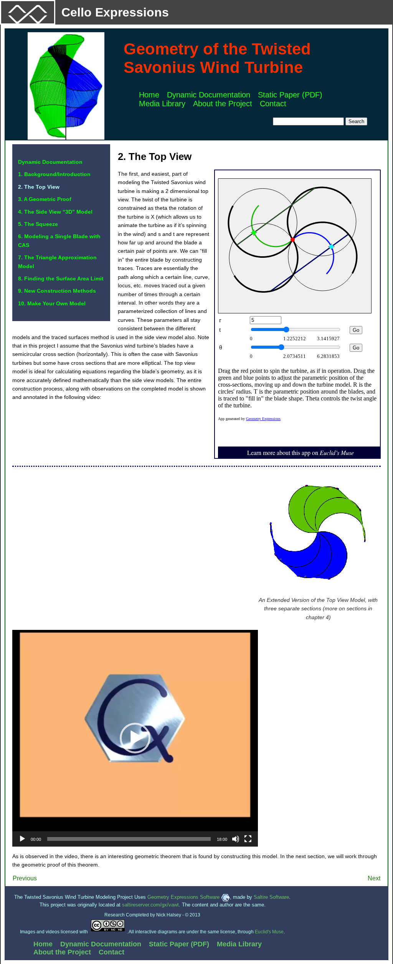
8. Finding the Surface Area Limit (61, 278)
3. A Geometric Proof (44, 199)
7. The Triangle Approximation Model (57, 261)
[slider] (129, 839)
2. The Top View (38, 187)
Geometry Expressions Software (184, 897)
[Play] (22, 839)
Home (149, 95)
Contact (273, 103)
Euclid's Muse (269, 931)
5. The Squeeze (38, 224)
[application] (135, 738)
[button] (135, 738)
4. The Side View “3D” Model (55, 212)
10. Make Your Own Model (52, 303)
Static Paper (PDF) (290, 95)
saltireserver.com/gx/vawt (150, 905)
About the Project (222, 103)
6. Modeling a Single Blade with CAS (59, 240)
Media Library (162, 103)
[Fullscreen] (248, 839)
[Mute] (235, 839)
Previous (25, 878)
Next (374, 878)
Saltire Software (271, 897)
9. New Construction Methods (57, 291)
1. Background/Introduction (54, 174)
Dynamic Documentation (208, 95)
